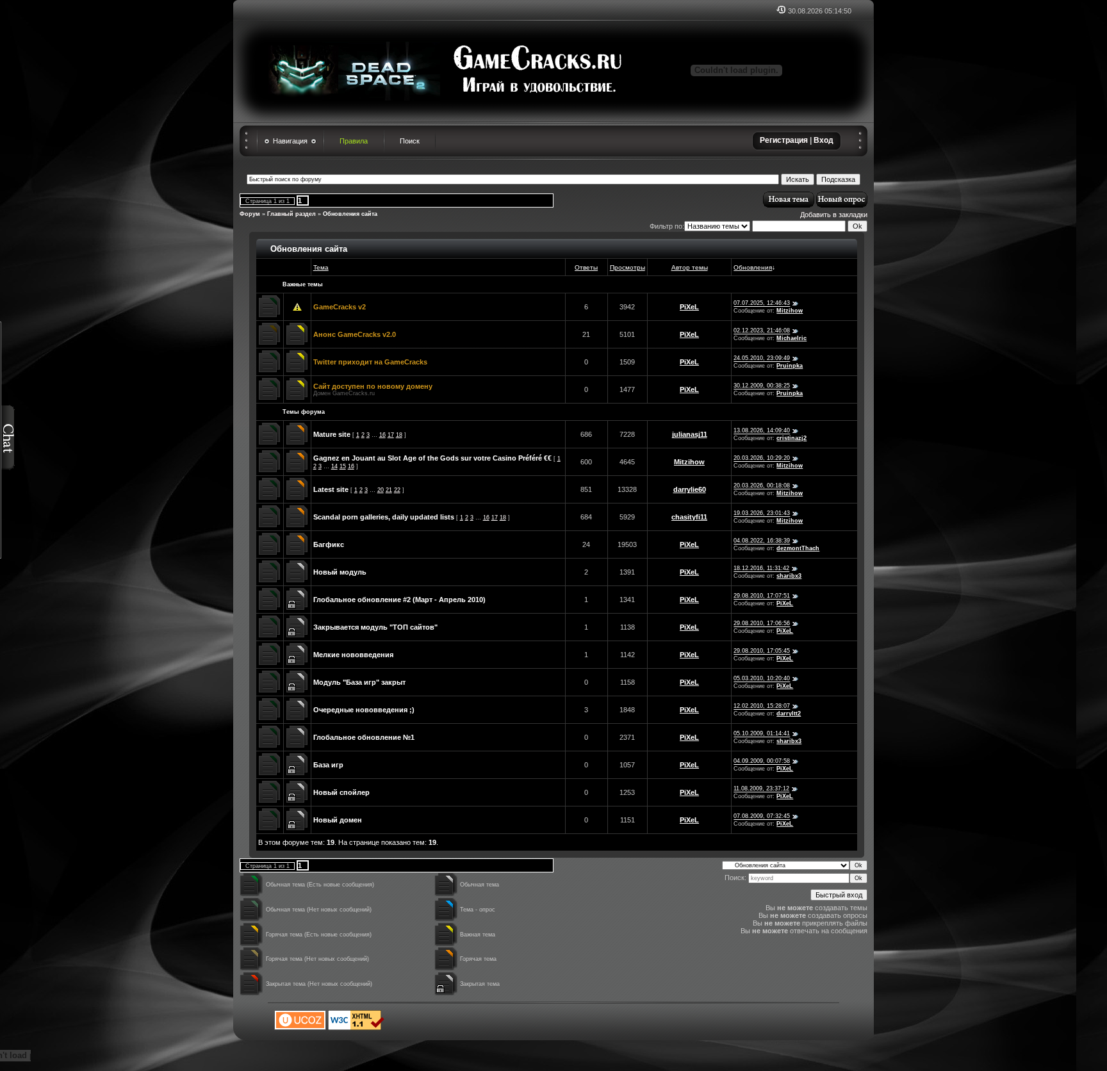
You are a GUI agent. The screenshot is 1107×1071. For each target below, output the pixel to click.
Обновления (753, 267)
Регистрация (784, 140)
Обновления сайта (350, 214)
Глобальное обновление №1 (363, 737)
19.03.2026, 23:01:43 (762, 514)
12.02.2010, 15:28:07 (762, 706)
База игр (328, 765)
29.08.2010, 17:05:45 (762, 651)
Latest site (330, 489)
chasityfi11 (689, 517)
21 (389, 490)
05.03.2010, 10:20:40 (762, 679)
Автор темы (689, 267)
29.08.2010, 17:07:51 (762, 596)
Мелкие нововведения (353, 654)
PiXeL (689, 307)
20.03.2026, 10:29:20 (762, 458)
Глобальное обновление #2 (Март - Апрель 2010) (399, 599)
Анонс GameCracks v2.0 (354, 334)
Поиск (410, 141)
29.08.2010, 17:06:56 (762, 624)
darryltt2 (788, 713)
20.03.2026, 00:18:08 (762, 486)
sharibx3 (788, 576)
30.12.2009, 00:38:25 (762, 386)
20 (380, 490)
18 (399, 435)
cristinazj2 (791, 438)
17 (391, 435)
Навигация (290, 141)
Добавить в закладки (833, 214)
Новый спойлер (341, 792)
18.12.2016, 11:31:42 (761, 569)
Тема (321, 267)
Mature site (331, 434)
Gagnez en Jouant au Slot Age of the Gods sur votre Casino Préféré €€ (432, 458)
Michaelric (791, 338)
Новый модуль (339, 572)
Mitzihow (789, 310)
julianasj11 (689, 434)
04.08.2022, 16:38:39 (762, 541)
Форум (250, 214)
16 (382, 435)
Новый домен (337, 820)
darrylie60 (689, 489)
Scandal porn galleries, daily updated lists (383, 517)
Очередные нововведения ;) (363, 710)
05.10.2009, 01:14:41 (762, 734)
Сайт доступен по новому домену (372, 386)
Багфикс (328, 544)
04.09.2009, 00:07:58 (762, 761)
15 (343, 466)
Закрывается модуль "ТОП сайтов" (375, 627)
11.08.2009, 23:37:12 (761, 789)
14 (334, 466)
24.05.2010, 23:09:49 (762, 359)
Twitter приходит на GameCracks (370, 362)
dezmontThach (797, 548)
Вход (823, 140)
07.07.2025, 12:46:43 (762, 303)
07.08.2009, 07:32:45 (762, 816)
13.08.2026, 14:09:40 (762, 431)
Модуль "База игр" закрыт (359, 682)
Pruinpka (789, 366)
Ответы (586, 267)
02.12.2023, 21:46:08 (762, 331)
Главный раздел (291, 214)
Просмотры (627, 267)
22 (397, 490)
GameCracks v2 (339, 307)
